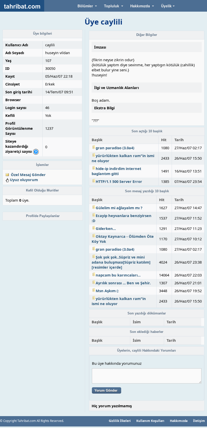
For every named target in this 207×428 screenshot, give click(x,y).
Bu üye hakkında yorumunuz (117, 363)
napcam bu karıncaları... (118, 274)
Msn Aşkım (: (107, 290)
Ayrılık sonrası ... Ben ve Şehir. (123, 282)
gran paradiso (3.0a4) (115, 147)
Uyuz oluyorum (24, 179)
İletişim (199, 421)
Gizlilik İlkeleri (120, 421)
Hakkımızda (179, 421)
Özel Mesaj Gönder (28, 174)
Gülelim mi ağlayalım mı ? (119, 207)
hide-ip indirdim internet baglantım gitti (116, 171)
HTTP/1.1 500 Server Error (119, 181)
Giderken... (106, 228)
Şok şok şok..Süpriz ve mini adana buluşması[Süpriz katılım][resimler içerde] (121, 262)
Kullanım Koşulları (150, 421)
